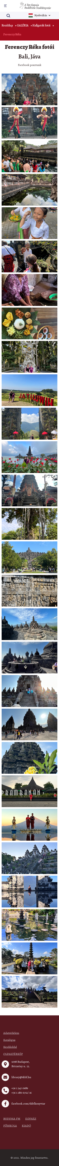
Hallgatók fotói (41, 25)
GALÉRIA (23, 25)
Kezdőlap (7, 25)
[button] (5, 6)
